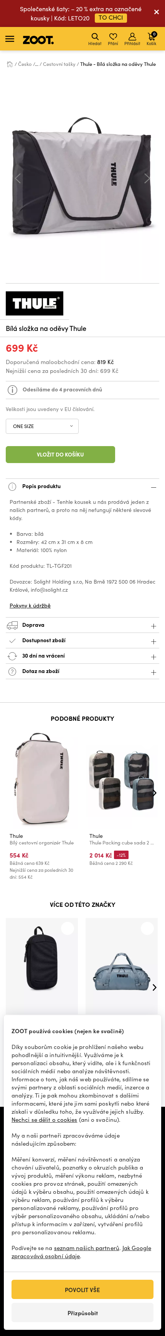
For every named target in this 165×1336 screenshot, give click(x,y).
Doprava (33, 624)
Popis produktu (41, 486)
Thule (16, 835)
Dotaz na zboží (40, 671)
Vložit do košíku (60, 454)
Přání (113, 43)
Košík (151, 38)
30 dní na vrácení (43, 655)
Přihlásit (132, 43)
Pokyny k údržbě (30, 605)
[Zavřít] (156, 13)
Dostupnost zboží (44, 640)
